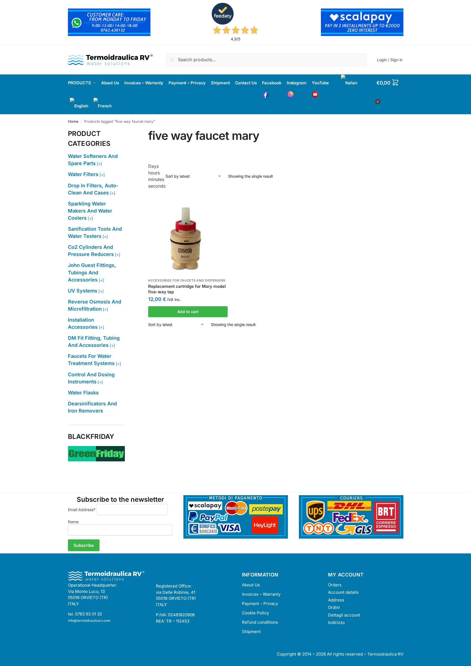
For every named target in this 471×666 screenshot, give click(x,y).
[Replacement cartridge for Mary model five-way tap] (188, 235)
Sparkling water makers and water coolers (90, 211)
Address (336, 600)
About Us (251, 584)
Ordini (334, 607)
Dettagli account (344, 615)
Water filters (83, 174)
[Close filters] (126, 132)
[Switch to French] (103, 106)
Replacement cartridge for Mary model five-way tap (187, 289)
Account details (343, 592)
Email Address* (81, 509)
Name (73, 521)
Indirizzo (336, 622)
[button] (389, 91)
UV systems (82, 291)
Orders (334, 584)
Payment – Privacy (260, 603)
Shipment (251, 631)
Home (73, 121)
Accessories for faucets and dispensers (186, 280)
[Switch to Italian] (349, 83)
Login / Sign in (390, 59)
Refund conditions (260, 622)
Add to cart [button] (188, 311)
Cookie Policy (255, 612)
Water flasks (83, 392)
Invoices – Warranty (261, 594)
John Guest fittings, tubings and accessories (92, 272)
